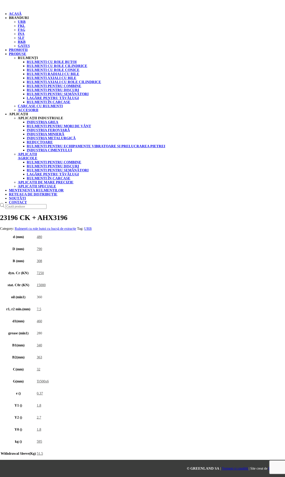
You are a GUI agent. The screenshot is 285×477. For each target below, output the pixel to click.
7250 (40, 273)
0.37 (40, 393)
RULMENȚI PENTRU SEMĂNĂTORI (58, 94)
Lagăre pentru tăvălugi (53, 174)
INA (21, 34)
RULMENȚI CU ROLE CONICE (53, 70)
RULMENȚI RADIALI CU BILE (53, 74)
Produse (17, 54)
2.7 (39, 417)
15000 (41, 285)
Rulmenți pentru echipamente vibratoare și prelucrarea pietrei (96, 146)
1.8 (39, 405)
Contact (18, 202)
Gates (24, 46)
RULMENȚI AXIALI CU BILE (51, 78)
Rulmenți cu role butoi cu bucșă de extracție (45, 228)
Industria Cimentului (49, 150)
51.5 (40, 453)
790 (39, 249)
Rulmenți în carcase (48, 178)
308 (39, 261)
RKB (22, 42)
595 (39, 441)
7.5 (39, 309)
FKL (21, 26)
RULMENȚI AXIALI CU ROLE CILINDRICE (64, 82)
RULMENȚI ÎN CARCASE (48, 102)
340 (39, 345)
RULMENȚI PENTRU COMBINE (54, 86)
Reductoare (40, 142)
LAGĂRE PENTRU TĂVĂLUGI (53, 98)
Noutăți (17, 198)
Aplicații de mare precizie (45, 182)
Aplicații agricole (27, 156)
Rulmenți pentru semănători (58, 170)
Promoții (18, 50)
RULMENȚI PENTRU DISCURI (53, 90)
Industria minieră (45, 134)
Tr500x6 (43, 381)
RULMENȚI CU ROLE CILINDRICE (57, 66)
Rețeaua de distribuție (33, 194)
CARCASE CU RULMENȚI (40, 106)
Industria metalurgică (51, 138)
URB (22, 22)
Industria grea (42, 122)
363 (39, 357)
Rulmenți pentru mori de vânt (59, 126)
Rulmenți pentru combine (54, 162)
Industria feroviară (48, 130)
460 (39, 321)
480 (39, 237)
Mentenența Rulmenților (36, 190)
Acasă (15, 14)
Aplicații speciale (37, 186)
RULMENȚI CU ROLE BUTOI (52, 62)
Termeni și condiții (235, 468)
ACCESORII (28, 110)
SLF (21, 38)
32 (38, 369)
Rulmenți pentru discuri (53, 166)
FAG (21, 30)
